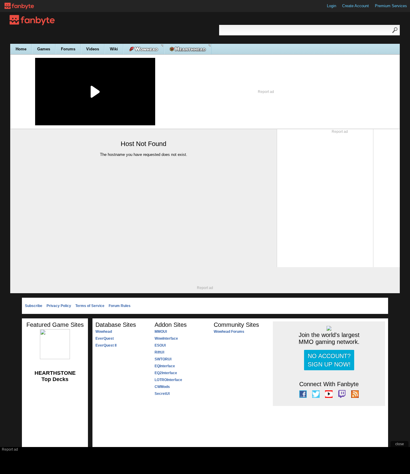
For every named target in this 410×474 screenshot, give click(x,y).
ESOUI (160, 345)
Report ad (266, 92)
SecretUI (162, 394)
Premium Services (391, 6)
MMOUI (161, 331)
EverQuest (104, 338)
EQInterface (165, 366)
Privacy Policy (59, 306)
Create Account (355, 6)
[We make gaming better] (19, 6)
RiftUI (159, 352)
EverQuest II (105, 345)
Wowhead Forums (229, 331)
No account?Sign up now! (329, 360)
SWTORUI (163, 359)
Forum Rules (120, 306)
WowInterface (166, 338)
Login (331, 6)
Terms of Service (89, 306)
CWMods (162, 387)
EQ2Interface (166, 373)
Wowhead (103, 331)
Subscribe (33, 306)
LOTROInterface (168, 380)
